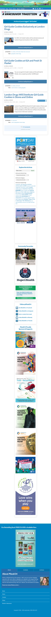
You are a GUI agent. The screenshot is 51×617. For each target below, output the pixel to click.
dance (21, 188)
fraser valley (23, 192)
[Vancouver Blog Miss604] (25, 2)
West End (30, 202)
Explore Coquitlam (24, 190)
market (22, 193)
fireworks (19, 192)
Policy (3, 600)
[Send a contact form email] (42, 8)
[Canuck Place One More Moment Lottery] (25, 495)
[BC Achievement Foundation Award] (25, 362)
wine (33, 202)
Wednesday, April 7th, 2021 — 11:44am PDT (14, 34)
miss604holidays (28, 193)
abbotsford (25, 184)
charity (14, 51)
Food (7, 8)
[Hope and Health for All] (25, 275)
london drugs (18, 53)
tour (30, 200)
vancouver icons (25, 202)
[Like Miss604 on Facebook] (40, 8)
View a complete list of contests (25, 298)
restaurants (18, 197)
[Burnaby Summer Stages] (25, 339)
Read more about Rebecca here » (10, 585)
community (18, 51)
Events (14, 8)
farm (28, 190)
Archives (41, 570)
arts (25, 186)
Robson (22, 197)
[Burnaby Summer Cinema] (25, 465)
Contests (25, 570)
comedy (27, 187)
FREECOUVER (26, 6)
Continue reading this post (25, 47)
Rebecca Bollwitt (9, 32)
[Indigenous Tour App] (25, 257)
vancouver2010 (19, 202)
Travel (10, 8)
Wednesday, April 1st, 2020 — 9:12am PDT (13, 68)
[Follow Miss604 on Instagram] (36, 8)
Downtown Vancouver (28, 189)
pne (29, 196)
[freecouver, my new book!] (25, 566)
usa (32, 200)
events (18, 190)
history (28, 192)
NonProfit (2, 8)
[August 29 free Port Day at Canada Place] (26, 149)
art (23, 185)
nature (20, 194)
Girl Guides (13, 53)
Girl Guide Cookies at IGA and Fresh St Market (23, 61)
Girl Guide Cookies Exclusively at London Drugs (24, 27)
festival (32, 190)
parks (20, 196)
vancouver (28, 51)
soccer (26, 197)
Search (32, 170)
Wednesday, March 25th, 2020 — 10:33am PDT (14, 102)
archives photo (19, 185)
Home (3, 591)
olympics (17, 196)
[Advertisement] (26, 234)
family (22, 51)
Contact (22, 8)
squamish (29, 197)
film (16, 192)
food (24, 51)
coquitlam (31, 187)
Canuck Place (22, 187)
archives (30, 184)
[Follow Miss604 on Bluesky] (34, 8)
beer (35, 185)
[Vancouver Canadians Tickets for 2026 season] (25, 14)
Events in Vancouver (7, 603)
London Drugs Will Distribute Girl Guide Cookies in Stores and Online (24, 95)
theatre (26, 199)
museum (17, 194)
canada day (18, 187)
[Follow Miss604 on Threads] (38, 8)
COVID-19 (13, 87)
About (18, 8)
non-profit (25, 195)
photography (25, 196)
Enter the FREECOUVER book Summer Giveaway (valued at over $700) (24, 294)
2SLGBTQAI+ (18, 184)
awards (28, 185)
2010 (22, 184)
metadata (25, 50)
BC (11, 51)
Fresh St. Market (18, 87)
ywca (16, 203)
